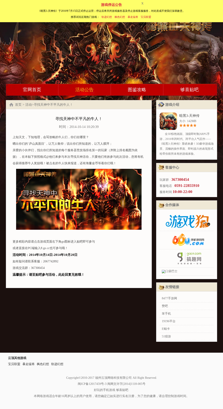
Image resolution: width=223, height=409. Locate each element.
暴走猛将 (133, 16)
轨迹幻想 (106, 16)
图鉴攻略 (137, 89)
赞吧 (165, 306)
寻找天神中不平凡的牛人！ (53, 104)
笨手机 (166, 313)
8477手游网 (169, 298)
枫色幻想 (120, 16)
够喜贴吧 (189, 89)
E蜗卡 (166, 328)
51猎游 (166, 336)
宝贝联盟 (146, 16)
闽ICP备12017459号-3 (92, 384)
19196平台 (169, 321)
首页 (18, 104)
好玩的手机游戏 (104, 390)
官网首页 (32, 89)
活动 (28, 104)
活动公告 (84, 89)
